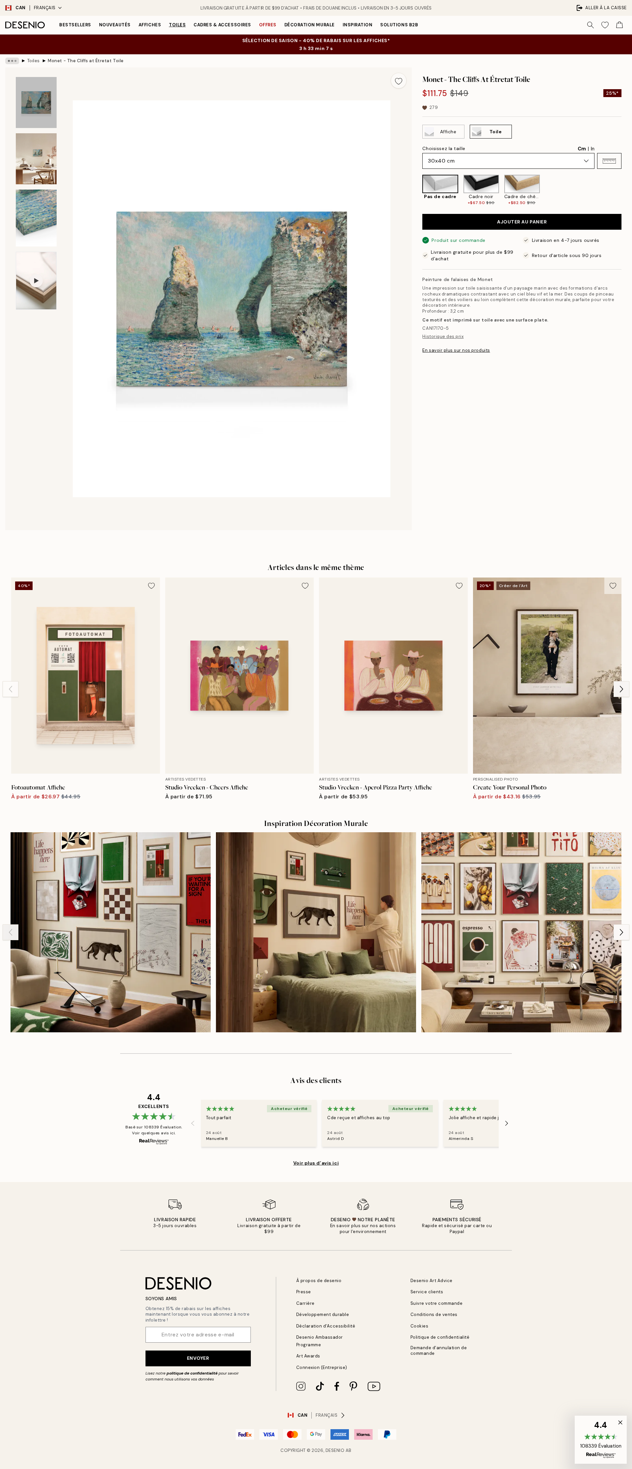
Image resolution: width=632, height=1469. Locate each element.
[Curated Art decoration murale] (111, 932)
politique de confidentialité (192, 1373)
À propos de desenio (319, 1280)
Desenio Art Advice (431, 1280)
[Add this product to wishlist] (399, 81)
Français (45, 8)
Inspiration (358, 25)
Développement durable (322, 1314)
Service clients (426, 1292)
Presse (303, 1292)
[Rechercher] (590, 25)
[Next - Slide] (626, 190)
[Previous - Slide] (417, 190)
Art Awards (308, 1356)
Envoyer (198, 1358)
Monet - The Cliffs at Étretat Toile (85, 61)
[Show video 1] (36, 281)
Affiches (150, 25)
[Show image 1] (36, 102)
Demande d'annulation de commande (438, 1350)
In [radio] (592, 148)
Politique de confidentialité (440, 1337)
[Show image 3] (36, 218)
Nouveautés (115, 25)
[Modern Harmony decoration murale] (521, 932)
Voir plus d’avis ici (316, 1163)
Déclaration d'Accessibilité (326, 1326)
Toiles (177, 25)
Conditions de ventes (434, 1314)
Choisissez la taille (443, 148)
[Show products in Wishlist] (605, 25)
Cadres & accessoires (222, 25)
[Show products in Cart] (619, 25)
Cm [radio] (582, 148)
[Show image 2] (36, 158)
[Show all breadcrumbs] (12, 61)
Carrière (305, 1303)
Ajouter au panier (522, 222)
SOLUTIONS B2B (399, 25)
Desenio (335, 1450)
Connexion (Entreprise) (321, 1367)
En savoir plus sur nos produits (456, 350)
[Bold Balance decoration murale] (316, 932)
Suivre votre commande (436, 1303)
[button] (609, 161)
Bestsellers (75, 25)
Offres (267, 25)
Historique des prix (442, 336)
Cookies (419, 1326)
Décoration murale (309, 25)
